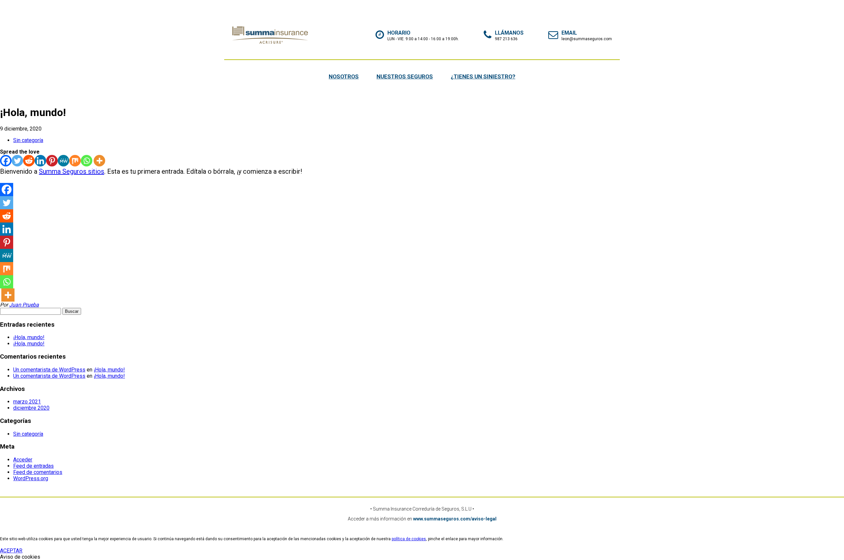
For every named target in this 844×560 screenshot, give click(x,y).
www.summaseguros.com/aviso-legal (455, 518)
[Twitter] (17, 160)
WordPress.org (30, 478)
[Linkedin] (40, 160)
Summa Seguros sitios (71, 171)
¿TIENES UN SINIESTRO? (483, 76)
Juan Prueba (24, 305)
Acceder (22, 460)
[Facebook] (6, 160)
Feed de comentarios (37, 472)
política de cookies (409, 539)
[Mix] (75, 160)
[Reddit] (29, 160)
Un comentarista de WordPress (49, 370)
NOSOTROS (344, 76)
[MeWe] (63, 160)
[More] (99, 160)
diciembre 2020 (31, 408)
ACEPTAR (11, 550)
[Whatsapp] (86, 160)
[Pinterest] (52, 160)
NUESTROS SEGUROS (405, 76)
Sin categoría (28, 140)
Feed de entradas (33, 466)
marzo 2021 (27, 401)
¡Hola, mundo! (29, 337)
